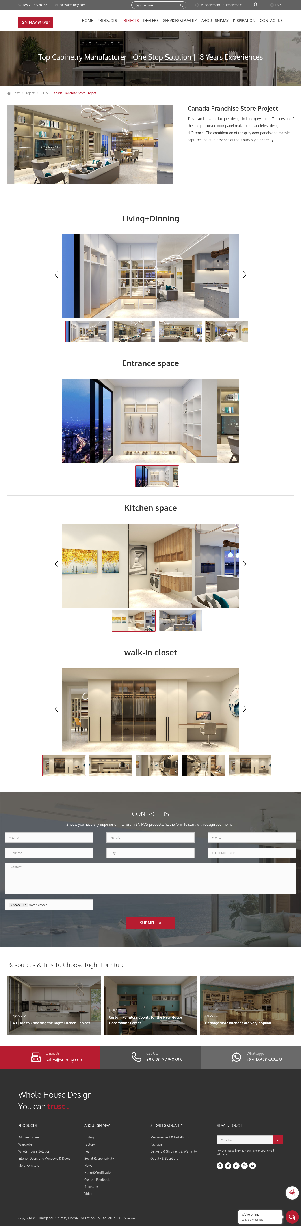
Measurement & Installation (170, 1137)
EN (277, 5)
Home (87, 20)
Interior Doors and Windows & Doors (44, 1158)
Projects (130, 20)
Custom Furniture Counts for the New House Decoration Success (145, 1020)
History (89, 1137)
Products (107, 20)
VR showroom (208, 5)
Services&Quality (180, 20)
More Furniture (28, 1165)
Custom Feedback (97, 1179)
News (88, 1165)
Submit (148, 922)
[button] (244, 274)
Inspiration (244, 20)
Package (156, 1144)
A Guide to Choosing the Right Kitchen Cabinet (51, 1023)
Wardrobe (25, 1144)
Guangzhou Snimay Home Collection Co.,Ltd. (72, 1218)
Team (88, 1151)
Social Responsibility (99, 1158)
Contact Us (271, 20)
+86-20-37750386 (34, 5)
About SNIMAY (215, 20)
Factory (89, 1144)
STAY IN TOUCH (229, 1125)
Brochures (91, 1187)
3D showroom (233, 5)
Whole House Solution (34, 1151)
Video (88, 1194)
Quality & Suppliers (164, 1158)
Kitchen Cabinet (29, 1137)
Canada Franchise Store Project (74, 93)
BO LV (43, 93)
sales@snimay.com (64, 1060)
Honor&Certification (98, 1172)
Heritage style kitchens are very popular (238, 1023)
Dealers (151, 20)
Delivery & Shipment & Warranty (173, 1151)
